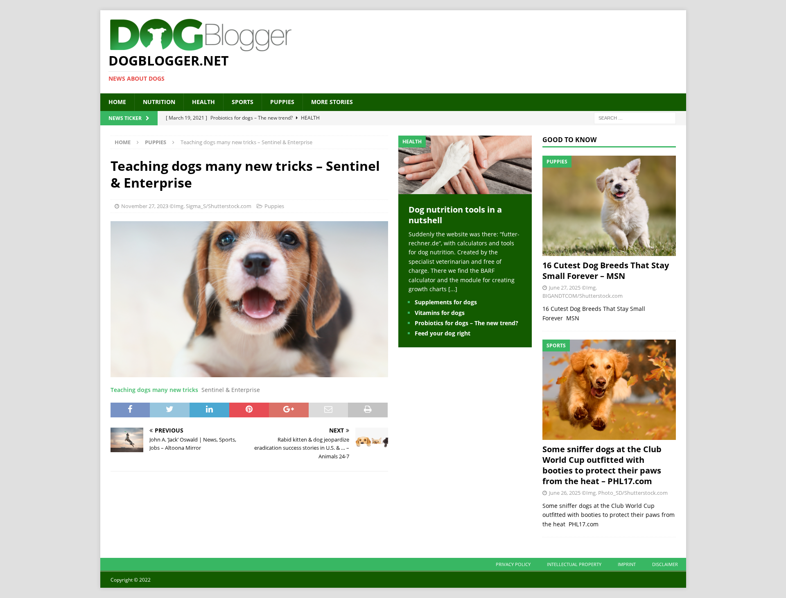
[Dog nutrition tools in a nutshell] (465, 189)
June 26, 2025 (564, 492)
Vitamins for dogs (440, 313)
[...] (452, 289)
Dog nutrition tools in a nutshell (455, 215)
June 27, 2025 (564, 287)
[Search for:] (635, 117)
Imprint (627, 564)
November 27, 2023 (144, 206)
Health (203, 102)
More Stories (332, 102)
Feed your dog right (442, 333)
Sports (242, 102)
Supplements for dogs (446, 302)
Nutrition (159, 102)
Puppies (282, 102)
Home (117, 102)
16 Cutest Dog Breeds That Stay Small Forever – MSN (605, 270)
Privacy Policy (513, 564)
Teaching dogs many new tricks (154, 390)
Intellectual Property (574, 564)
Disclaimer (665, 564)
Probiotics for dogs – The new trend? (466, 323)
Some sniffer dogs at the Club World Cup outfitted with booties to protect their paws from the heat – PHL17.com (602, 465)
